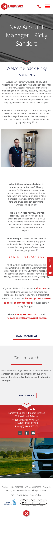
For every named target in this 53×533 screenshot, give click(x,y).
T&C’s (13, 495)
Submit (8, 389)
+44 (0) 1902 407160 (27, 426)
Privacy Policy (35, 495)
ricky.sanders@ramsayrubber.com (26, 318)
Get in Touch (26, 395)
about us (40, 288)
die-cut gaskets (33, 298)
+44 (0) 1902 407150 (28, 423)
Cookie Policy (22, 495)
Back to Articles (26, 335)
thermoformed (23, 302)
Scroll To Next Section (26, 60)
